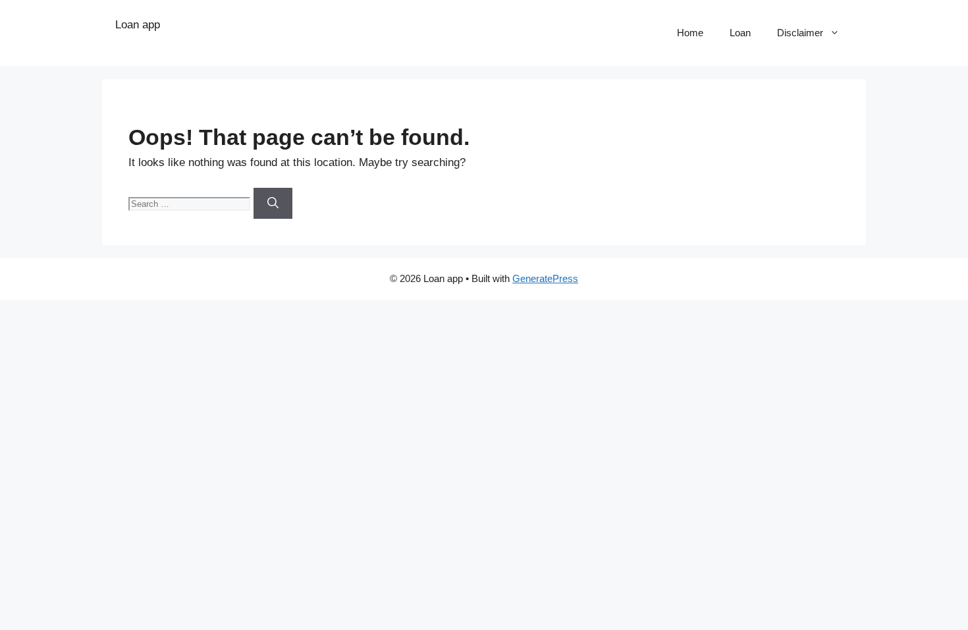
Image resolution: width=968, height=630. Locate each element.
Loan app (137, 24)
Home (690, 32)
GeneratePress (545, 278)
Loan (740, 32)
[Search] (273, 203)
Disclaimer (800, 32)
